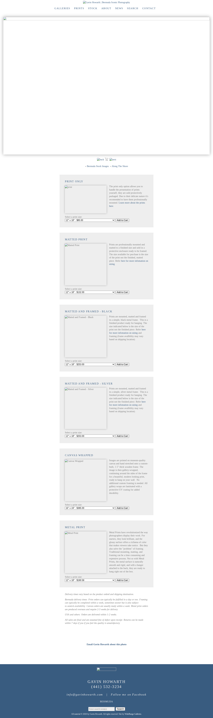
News (119, 8)
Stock (93, 8)
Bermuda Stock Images (98, 166)
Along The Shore (120, 166)
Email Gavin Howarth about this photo (106, 644)
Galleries (62, 8)
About (106, 8)
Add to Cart (122, 220)
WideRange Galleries (133, 714)
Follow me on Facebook (128, 694)
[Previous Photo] (100, 159)
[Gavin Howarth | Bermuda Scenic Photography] (106, 2)
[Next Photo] (112, 159)
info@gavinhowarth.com (85, 694)
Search (132, 8)
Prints (79, 8)
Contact (149, 8)
